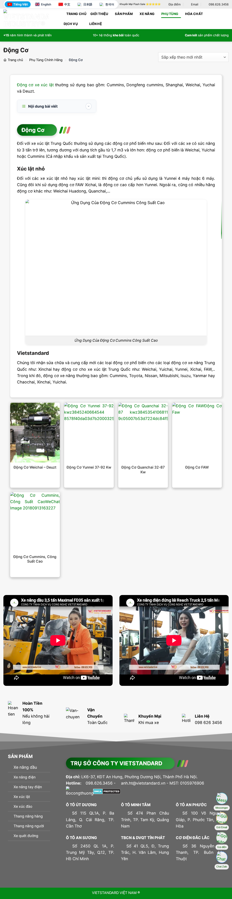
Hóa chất (194, 14)
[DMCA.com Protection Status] (107, 791)
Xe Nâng (147, 14)
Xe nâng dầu (25, 767)
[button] (227, 18)
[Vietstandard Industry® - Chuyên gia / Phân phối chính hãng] (26, 19)
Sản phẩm (124, 14)
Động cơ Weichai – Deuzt (35, 467)
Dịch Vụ (71, 24)
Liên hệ (95, 24)
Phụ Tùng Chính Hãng (46, 60)
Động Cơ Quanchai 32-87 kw (143, 469)
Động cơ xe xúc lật (35, 84)
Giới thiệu (99, 14)
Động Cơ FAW (197, 467)
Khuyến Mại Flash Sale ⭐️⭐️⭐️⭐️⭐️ (140, 4)
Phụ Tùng (169, 14)
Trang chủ (76, 14)
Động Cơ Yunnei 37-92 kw (89, 467)
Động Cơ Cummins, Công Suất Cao (34, 559)
